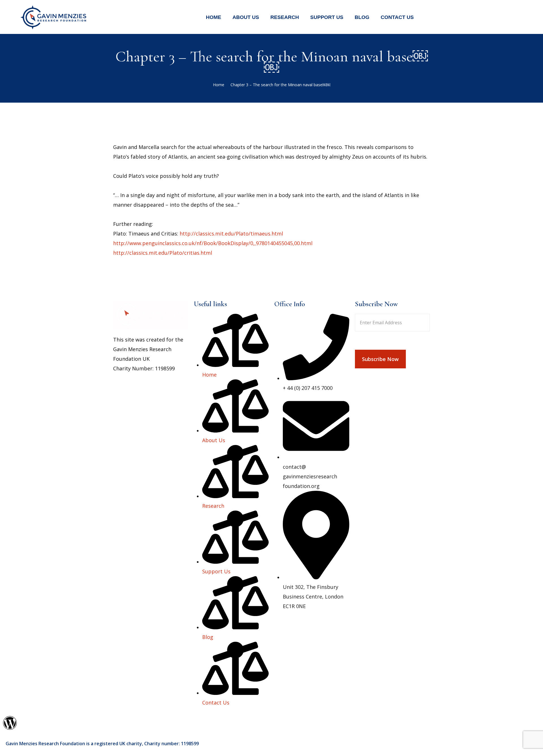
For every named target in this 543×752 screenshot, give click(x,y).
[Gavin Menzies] (54, 16)
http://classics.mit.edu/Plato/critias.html (162, 252)
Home (218, 84)
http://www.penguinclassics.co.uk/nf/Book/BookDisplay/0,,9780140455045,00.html (213, 243)
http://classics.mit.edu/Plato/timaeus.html (231, 233)
